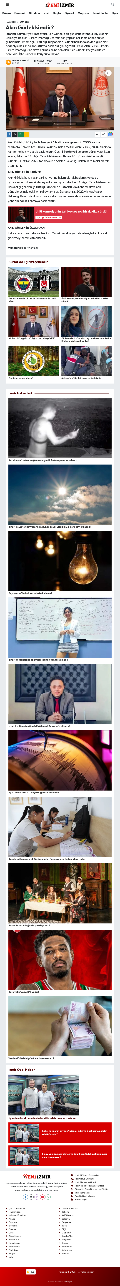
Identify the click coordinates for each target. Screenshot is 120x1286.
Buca (64, 1226)
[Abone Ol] (110, 134)
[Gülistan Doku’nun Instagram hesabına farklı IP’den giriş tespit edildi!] (86, 321)
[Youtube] (42, 1197)
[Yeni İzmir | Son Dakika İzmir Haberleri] (59, 4)
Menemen (67, 1246)
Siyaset (69, 13)
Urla (11, 1257)
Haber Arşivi (81, 1199)
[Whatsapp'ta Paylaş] (21, 134)
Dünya (6, 13)
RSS (32, 1272)
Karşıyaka (66, 1239)
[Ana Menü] (7, 4)
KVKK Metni (67, 1215)
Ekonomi (19, 13)
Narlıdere (13, 1250)
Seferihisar (67, 1250)
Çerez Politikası (17, 1208)
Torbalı (65, 1253)
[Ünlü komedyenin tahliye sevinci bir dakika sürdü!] (86, 281)
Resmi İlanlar (101, 13)
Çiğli (64, 1229)
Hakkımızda (14, 1212)
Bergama (66, 1222)
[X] (31, 1197)
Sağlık (57, 13)
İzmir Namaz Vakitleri (85, 1182)
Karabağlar (67, 1236)
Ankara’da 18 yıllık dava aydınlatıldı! (81, 378)
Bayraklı (13, 1222)
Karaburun (14, 1239)
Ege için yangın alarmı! (20, 378)
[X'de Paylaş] (15, 134)
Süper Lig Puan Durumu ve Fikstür (91, 1189)
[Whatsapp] (48, 1197)
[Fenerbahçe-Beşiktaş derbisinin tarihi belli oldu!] (33, 281)
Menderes (14, 1246)
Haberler (11, 22)
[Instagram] (36, 1197)
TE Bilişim (67, 1281)
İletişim (65, 1212)
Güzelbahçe (15, 1236)
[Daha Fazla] (26, 134)
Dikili (11, 1233)
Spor (115, 13)
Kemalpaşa (14, 1243)
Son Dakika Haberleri (85, 1196)
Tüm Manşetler (82, 1193)
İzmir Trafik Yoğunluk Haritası (89, 1186)
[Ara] (112, 5)
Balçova (66, 1219)
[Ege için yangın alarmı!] (33, 361)
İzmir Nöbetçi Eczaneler (87, 1175)
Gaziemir (66, 1233)
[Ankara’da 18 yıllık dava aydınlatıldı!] (86, 361)
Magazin (83, 13)
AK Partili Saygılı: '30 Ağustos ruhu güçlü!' (31, 338)
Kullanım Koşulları (17, 1215)
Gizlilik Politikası (70, 1208)
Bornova (13, 1226)
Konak (65, 1243)
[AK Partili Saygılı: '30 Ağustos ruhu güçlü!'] (33, 321)
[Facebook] (25, 1197)
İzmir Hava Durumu (84, 1179)
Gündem (34, 13)
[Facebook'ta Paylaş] (9, 134)
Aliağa (12, 1219)
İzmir (46, 13)
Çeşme (12, 1229)
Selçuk (12, 1253)
